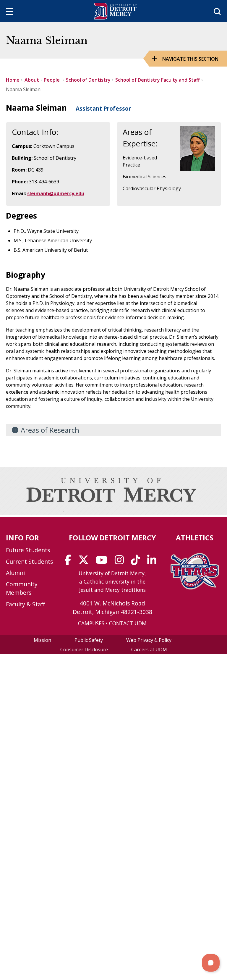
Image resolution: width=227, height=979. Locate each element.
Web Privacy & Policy (148, 640)
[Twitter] (85, 562)
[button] (211, 963)
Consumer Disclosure (84, 649)
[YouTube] (103, 562)
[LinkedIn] (153, 562)
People (52, 80)
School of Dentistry (88, 80)
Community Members (22, 588)
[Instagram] (121, 562)
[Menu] (9, 12)
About (32, 80)
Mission (42, 640)
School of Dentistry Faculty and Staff (157, 80)
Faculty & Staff (25, 604)
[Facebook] (70, 562)
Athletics (194, 537)
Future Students (28, 550)
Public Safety (88, 640)
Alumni (15, 573)
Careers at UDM (149, 649)
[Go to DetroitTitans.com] (195, 587)
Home (13, 80)
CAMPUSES (91, 623)
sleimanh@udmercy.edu (55, 193)
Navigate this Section (190, 59)
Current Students (29, 562)
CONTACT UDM (128, 623)
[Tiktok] (137, 562)
